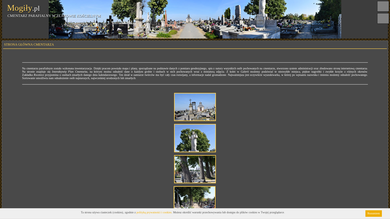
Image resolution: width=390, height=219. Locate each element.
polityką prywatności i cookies (153, 212)
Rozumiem (373, 213)
